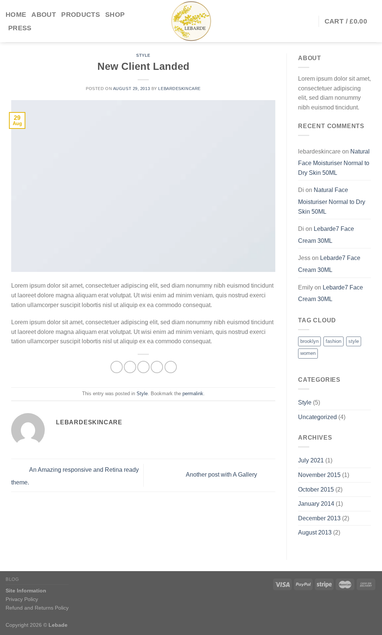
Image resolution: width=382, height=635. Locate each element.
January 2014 (316, 504)
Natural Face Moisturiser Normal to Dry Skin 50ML (334, 162)
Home (16, 14)
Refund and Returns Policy (37, 608)
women (308, 353)
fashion (333, 341)
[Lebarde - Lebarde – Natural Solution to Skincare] (191, 21)
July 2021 (311, 460)
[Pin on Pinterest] (157, 367)
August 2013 (315, 532)
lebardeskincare (179, 88)
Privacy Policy (22, 599)
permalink (192, 393)
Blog (12, 579)
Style (143, 55)
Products (80, 14)
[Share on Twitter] (130, 367)
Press (20, 28)
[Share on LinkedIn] (171, 367)
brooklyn (309, 341)
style (353, 341)
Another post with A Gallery (222, 475)
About (43, 14)
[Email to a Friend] (143, 367)
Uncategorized (317, 417)
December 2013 (319, 518)
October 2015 (316, 489)
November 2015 (319, 475)
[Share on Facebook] (116, 367)
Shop (115, 14)
